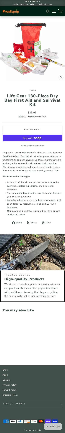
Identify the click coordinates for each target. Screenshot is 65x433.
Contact (6, 380)
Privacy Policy (9, 385)
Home (32, 90)
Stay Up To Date (14, 404)
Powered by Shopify (32, 430)
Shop (5, 370)
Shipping (22, 116)
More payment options (32, 145)
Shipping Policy (10, 395)
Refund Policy (9, 390)
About (5, 375)
